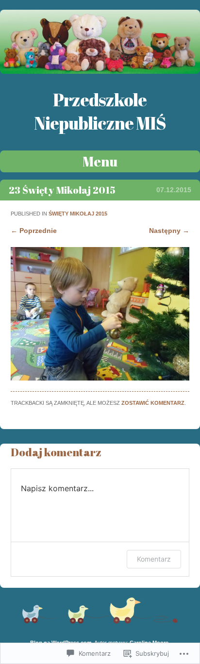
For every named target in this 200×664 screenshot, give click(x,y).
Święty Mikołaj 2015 (78, 213)
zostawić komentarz (152, 403)
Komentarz (154, 559)
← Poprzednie (34, 230)
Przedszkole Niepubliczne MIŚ (100, 111)
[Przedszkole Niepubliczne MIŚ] (100, 71)
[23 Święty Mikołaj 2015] (100, 378)
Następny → (169, 230)
